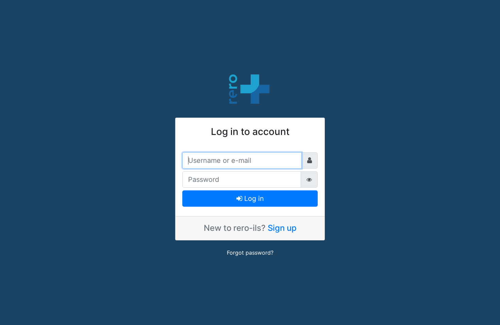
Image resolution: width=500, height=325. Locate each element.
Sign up (282, 228)
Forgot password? (250, 252)
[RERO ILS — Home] (250, 88)
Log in (253, 198)
